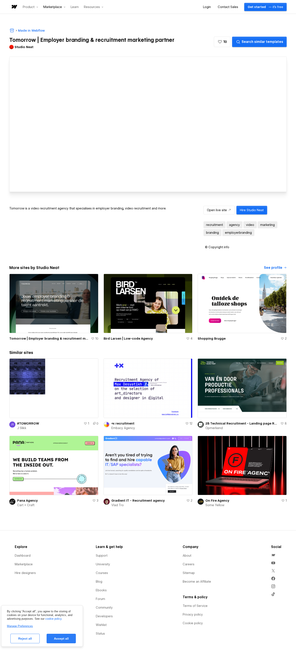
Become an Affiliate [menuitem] (197, 581)
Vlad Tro (117, 505)
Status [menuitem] (100, 633)
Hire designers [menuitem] (25, 573)
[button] (30, 7)
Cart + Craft (25, 505)
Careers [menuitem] (188, 564)
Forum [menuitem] (100, 599)
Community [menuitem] (104, 607)
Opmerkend (214, 428)
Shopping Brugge (212, 338)
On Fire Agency (217, 500)
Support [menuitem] (101, 555)
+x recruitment (122, 423)
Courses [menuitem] (102, 573)
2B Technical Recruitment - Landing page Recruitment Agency (242, 423)
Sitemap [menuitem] (189, 573)
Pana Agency (27, 500)
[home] (14, 7)
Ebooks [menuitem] (101, 590)
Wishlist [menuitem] (101, 625)
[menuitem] (273, 555)
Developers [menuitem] (104, 616)
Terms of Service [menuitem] (195, 606)
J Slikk (21, 428)
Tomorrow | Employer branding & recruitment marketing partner (49, 338)
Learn (75, 7)
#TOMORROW (28, 423)
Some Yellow (214, 505)
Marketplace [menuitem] (24, 564)
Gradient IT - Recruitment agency (138, 500)
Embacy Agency (123, 428)
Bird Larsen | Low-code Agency (128, 338)
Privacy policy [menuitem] (193, 614)
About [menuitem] (187, 555)
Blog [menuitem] (99, 581)
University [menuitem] (103, 564)
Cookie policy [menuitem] (193, 623)
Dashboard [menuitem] (23, 555)
